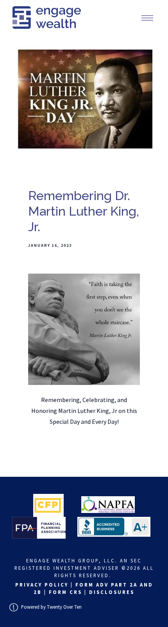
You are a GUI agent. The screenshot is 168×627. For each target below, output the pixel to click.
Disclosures (111, 592)
